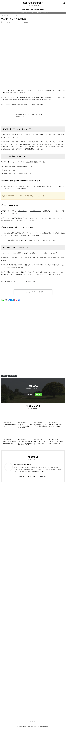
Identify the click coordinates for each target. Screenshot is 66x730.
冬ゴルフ (5, 375)
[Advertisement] (33, 316)
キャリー (16, 174)
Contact (42, 9)
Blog (32, 9)
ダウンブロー (22, 211)
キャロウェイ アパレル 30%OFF (33, 292)
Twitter (29, 395)
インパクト (46, 146)
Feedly (38, 395)
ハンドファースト (35, 211)
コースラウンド (13, 375)
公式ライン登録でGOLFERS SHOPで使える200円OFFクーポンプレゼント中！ (33, 13)
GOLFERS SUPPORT (33, 3)
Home (23, 9)
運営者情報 (33, 721)
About (27, 9)
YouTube (36, 9)
